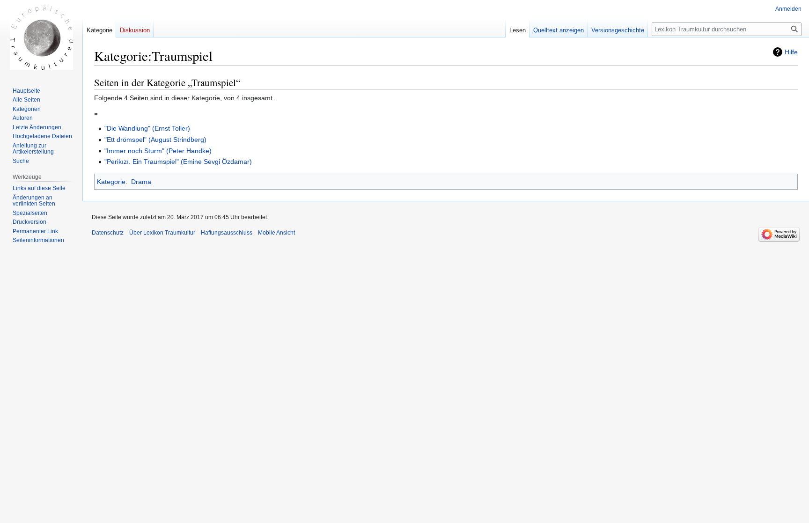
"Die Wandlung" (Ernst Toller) (147, 128)
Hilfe (791, 52)
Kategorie (111, 181)
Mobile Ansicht (276, 232)
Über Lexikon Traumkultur (162, 232)
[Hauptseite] (41, 37)
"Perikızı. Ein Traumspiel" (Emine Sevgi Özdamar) (178, 161)
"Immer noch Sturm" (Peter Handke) (158, 151)
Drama (141, 181)
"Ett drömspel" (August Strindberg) (155, 139)
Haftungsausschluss (226, 232)
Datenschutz (108, 232)
